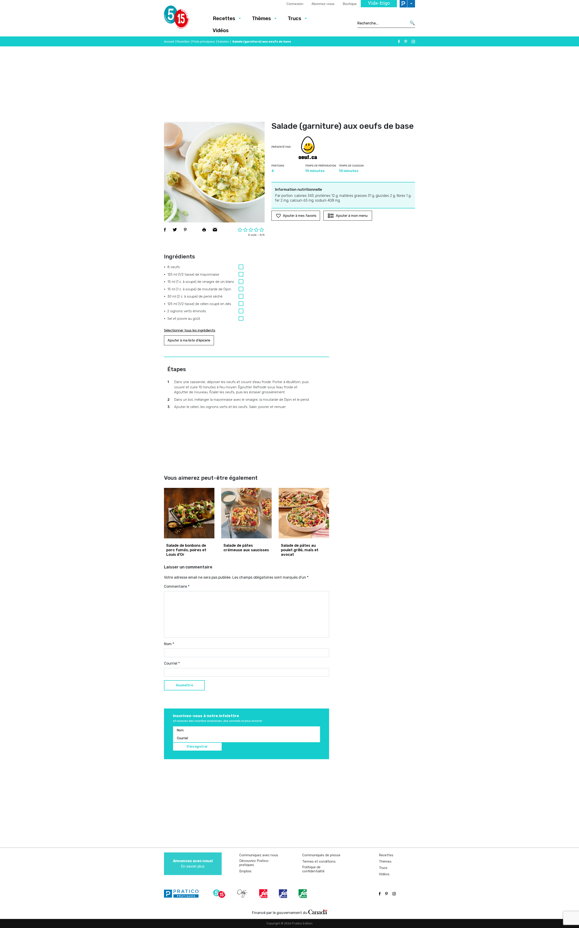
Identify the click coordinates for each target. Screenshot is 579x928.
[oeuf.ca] (308, 147)
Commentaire (177, 586)
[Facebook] (399, 41)
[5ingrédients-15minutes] (220, 893)
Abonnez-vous (323, 4)
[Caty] (243, 893)
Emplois (245, 871)
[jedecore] (283, 893)
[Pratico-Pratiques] (183, 893)
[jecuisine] (263, 893)
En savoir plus (193, 863)
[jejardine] (303, 893)
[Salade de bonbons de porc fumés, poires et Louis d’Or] (189, 513)
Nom (169, 644)
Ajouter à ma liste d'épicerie (189, 340)
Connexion (295, 4)
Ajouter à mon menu (352, 216)
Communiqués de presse (321, 855)
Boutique (350, 4)
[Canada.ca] (317, 911)
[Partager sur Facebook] (165, 229)
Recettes (224, 18)
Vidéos (221, 30)
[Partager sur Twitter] (175, 229)
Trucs (294, 18)
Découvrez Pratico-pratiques (254, 863)
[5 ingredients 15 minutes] (184, 18)
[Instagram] (413, 41)
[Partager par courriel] (215, 229)
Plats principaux (203, 41)
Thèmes (261, 18)
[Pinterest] (405, 41)
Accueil (169, 41)
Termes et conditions (319, 861)
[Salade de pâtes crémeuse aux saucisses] (246, 513)
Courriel (172, 663)
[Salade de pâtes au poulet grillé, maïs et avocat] (304, 513)
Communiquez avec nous (258, 855)
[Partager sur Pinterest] (185, 229)
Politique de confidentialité (313, 869)
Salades (223, 41)
